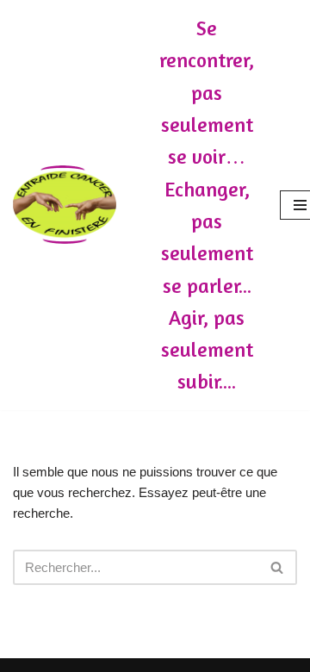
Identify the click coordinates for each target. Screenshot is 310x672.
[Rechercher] (277, 567)
